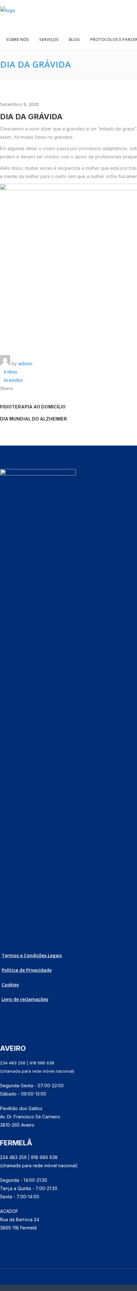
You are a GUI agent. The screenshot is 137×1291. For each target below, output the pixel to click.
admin (25, 364)
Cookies (10, 985)
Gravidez (13, 380)
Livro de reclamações (25, 999)
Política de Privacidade (27, 970)
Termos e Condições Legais (32, 955)
